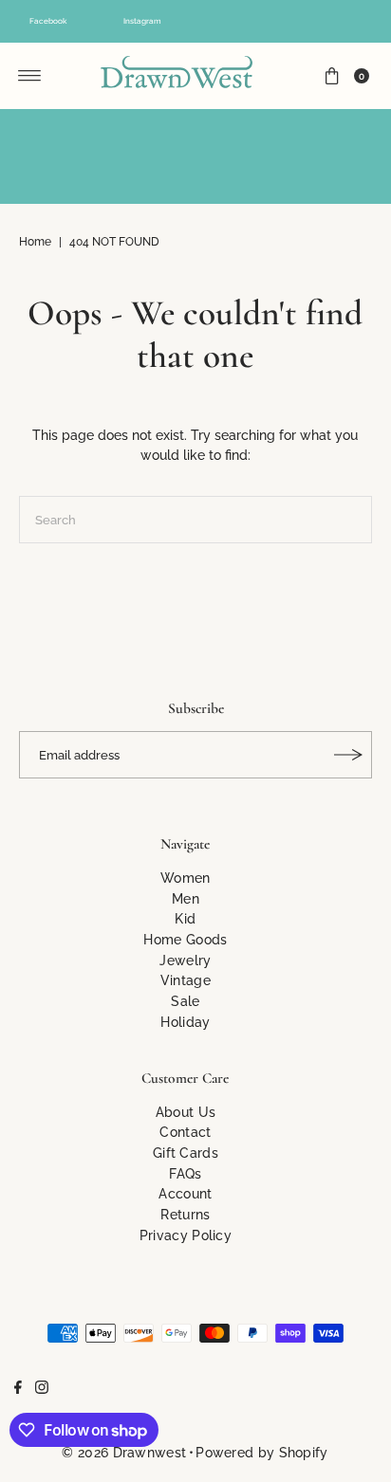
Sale (185, 1001)
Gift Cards (185, 1152)
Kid (185, 918)
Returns (185, 1214)
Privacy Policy (186, 1235)
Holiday (185, 1022)
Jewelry (185, 960)
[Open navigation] (30, 76)
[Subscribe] (348, 754)
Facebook (47, 21)
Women (185, 877)
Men (185, 898)
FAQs (185, 1173)
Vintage (185, 980)
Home (35, 241)
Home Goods (185, 939)
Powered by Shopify (261, 1452)
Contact (185, 1132)
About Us (185, 1112)
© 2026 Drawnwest (124, 1452)
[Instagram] (41, 1389)
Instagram (142, 21)
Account (185, 1193)
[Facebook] (18, 1389)
